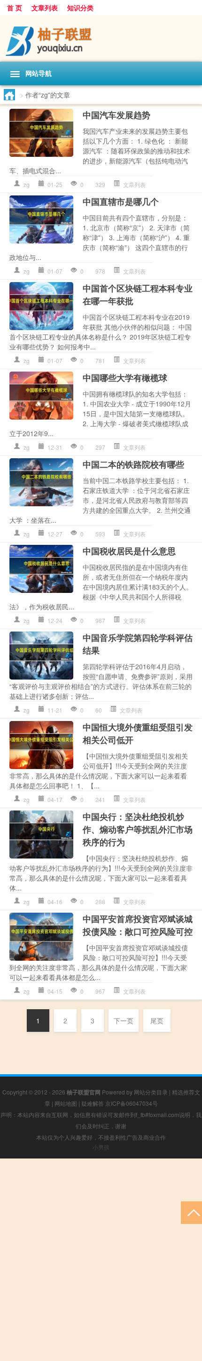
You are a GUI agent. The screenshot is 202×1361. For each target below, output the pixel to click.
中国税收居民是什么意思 (129, 551)
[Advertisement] (101, 1259)
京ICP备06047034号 (131, 1103)
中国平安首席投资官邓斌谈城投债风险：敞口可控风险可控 (138, 925)
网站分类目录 (151, 1092)
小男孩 (101, 1147)
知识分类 (80, 7)
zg (26, 184)
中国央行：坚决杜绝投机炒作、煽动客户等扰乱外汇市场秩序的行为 (138, 829)
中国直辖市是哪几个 (121, 201)
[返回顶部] (191, 1212)
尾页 (156, 1020)
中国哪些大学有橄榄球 (125, 378)
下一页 (123, 1020)
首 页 (14, 7)
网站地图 (65, 1103)
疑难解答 (92, 1103)
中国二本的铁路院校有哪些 (133, 464)
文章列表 (44, 7)
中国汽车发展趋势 (116, 115)
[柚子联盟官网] (101, 38)
